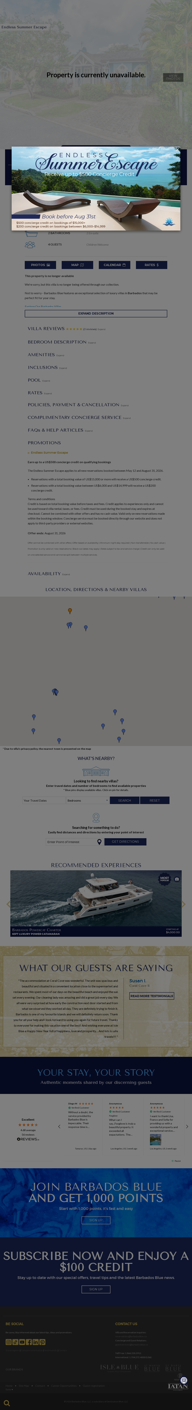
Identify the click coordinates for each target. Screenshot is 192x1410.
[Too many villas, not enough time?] (184, 1381)
